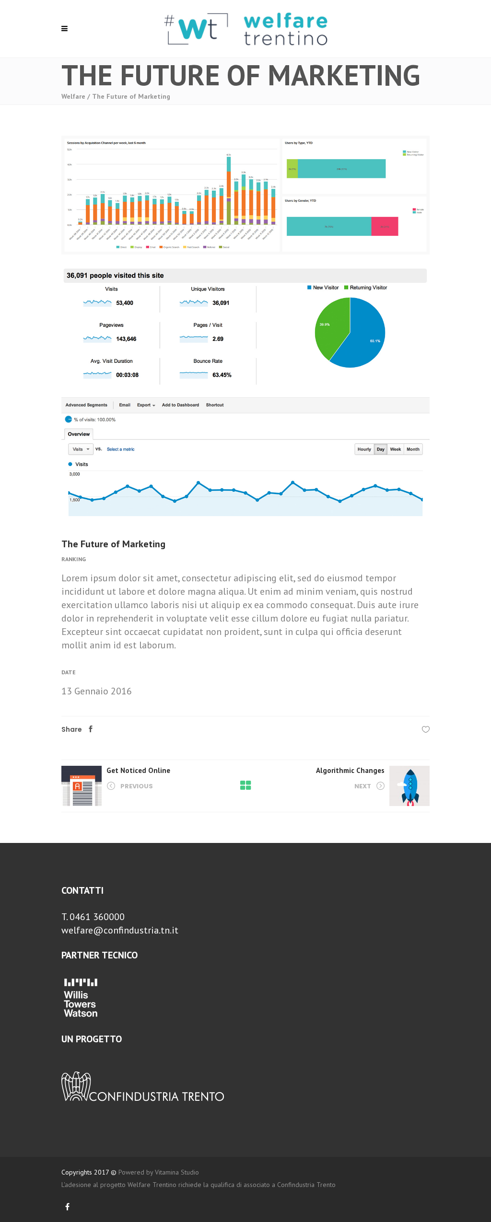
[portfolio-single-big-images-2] (245, 195)
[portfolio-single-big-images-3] (245, 456)
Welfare (73, 96)
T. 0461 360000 (93, 917)
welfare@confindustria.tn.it (119, 930)
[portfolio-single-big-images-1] (245, 325)
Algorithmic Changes (350, 770)
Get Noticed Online (138, 770)
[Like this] (426, 729)
